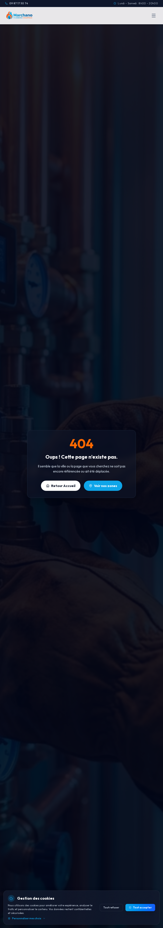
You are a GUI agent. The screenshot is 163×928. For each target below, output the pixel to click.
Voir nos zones (105, 486)
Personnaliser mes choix (26, 918)
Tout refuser (111, 907)
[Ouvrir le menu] (153, 15)
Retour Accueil (63, 486)
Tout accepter (142, 907)
